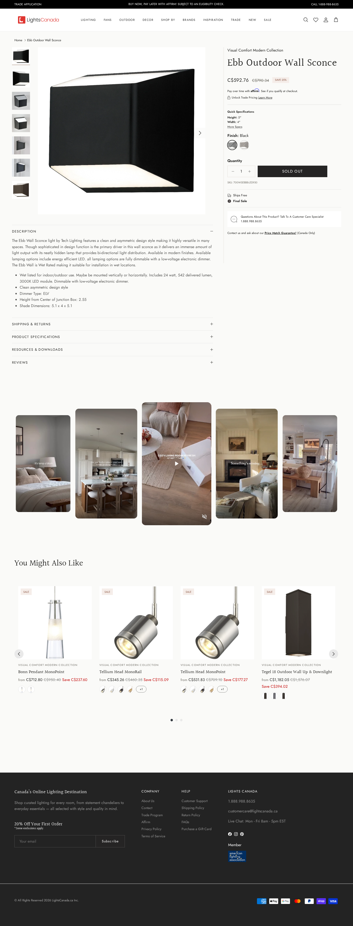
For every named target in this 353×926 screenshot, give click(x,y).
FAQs (185, 822)
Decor (148, 20)
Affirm (145, 822)
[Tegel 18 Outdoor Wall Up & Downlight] (298, 622)
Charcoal (274, 695)
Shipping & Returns (31, 324)
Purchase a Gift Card (197, 829)
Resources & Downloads (37, 349)
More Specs (234, 127)
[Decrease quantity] (232, 171)
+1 (141, 689)
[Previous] (19, 653)
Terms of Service (153, 836)
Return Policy (191, 815)
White (112, 689)
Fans (108, 20)
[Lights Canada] (38, 20)
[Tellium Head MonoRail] (136, 622)
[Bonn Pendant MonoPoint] (55, 622)
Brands (189, 20)
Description (24, 231)
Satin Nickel (21, 689)
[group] (55, 643)
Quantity (234, 160)
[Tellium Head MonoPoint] (217, 622)
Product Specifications (36, 336)
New (252, 20)
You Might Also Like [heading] (48, 564)
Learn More (265, 97)
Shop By (168, 20)
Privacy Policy (151, 829)
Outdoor (127, 20)
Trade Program (152, 815)
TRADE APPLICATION (27, 4)
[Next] (333, 653)
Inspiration (213, 20)
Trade (236, 20)
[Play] (176, 463)
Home (18, 40)
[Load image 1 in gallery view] (121, 130)
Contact (146, 807)
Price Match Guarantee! (280, 233)
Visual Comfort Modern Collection (255, 50)
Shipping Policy (193, 807)
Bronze (283, 695)
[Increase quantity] (251, 171)
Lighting (88, 20)
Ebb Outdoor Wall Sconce (44, 40)
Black (265, 695)
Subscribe (110, 841)
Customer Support (194, 800)
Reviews (20, 362)
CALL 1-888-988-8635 (325, 4)
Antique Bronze (31, 689)
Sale (268, 20)
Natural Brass (130, 689)
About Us (147, 800)
